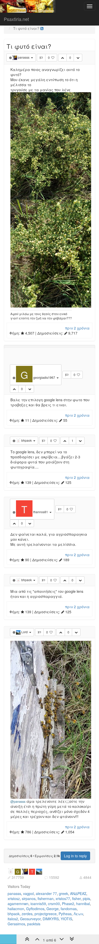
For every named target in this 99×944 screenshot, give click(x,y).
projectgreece (46, 913)
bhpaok (14, 913)
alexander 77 (46, 893)
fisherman (46, 898)
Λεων (78, 913)
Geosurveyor (30, 918)
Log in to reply (75, 855)
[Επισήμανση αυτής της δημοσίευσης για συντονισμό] (41, 57)
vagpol (28, 893)
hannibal (83, 903)
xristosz (14, 898)
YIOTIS (66, 918)
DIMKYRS (51, 918)
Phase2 (68, 903)
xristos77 (63, 898)
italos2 (13, 918)
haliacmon (16, 908)
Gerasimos (16, 923)
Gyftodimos (35, 908)
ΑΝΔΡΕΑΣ (78, 893)
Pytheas (65, 913)
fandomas (69, 908)
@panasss (17, 801)
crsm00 (54, 903)
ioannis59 (38, 903)
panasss (14, 893)
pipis (86, 898)
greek (63, 893)
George (52, 908)
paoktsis (33, 923)
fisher (76, 898)
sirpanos (29, 898)
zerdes (27, 913)
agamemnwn (18, 903)
